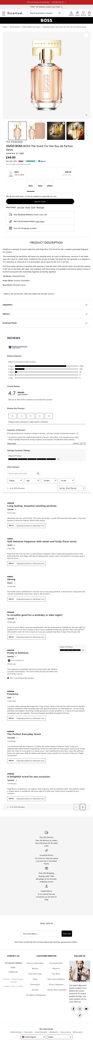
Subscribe (67, 933)
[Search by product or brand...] (59, 13)
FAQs (35, 979)
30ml (30, 186)
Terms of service (65, 1032)
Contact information (41, 1032)
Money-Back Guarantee (57, 990)
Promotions (35, 984)
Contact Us (13, 972)
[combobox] (45, 13)
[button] (4, 12)
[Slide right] (87, 130)
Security (35, 990)
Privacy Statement (56, 984)
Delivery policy (78, 1032)
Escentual (19, 1032)
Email (33, 207)
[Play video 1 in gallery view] (56, 131)
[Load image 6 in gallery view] (37, 131)
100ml (50, 186)
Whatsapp (40, 207)
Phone (27, 207)
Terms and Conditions (56, 979)
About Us (56, 968)
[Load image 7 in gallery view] (75, 131)
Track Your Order (35, 974)
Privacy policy (28, 1032)
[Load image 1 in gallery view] (17, 131)
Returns (35, 968)
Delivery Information (35, 963)
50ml (40, 186)
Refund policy (54, 1032)
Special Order (40, 201)
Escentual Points (56, 963)
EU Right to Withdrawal (36, 995)
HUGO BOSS (18, 142)
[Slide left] (5, 130)
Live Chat (20, 207)
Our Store (56, 974)
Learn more (39, 221)
